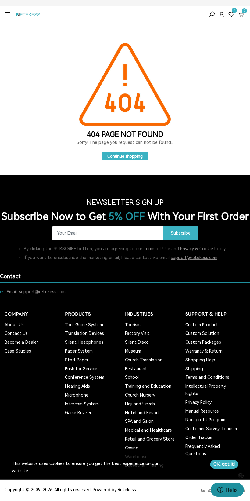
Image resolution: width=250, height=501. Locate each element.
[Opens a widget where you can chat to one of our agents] (227, 490)
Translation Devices (84, 333)
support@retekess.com (194, 257)
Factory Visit (137, 333)
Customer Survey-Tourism (211, 428)
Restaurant (136, 368)
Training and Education (148, 386)
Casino (131, 447)
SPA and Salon (139, 421)
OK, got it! (224, 464)
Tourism (133, 324)
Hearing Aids (77, 386)
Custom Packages (203, 342)
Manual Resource (202, 411)
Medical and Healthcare (148, 430)
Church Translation (143, 359)
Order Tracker (199, 437)
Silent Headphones (84, 342)
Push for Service (81, 368)
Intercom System (82, 403)
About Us (14, 324)
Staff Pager (76, 359)
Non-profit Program (205, 419)
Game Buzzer (78, 412)
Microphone (76, 395)
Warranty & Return (204, 351)
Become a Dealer (21, 342)
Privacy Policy (198, 402)
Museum (133, 351)
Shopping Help (200, 359)
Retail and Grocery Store (150, 439)
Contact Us (16, 333)
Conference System (84, 377)
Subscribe (181, 233)
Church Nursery (140, 395)
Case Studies (18, 351)
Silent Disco (137, 342)
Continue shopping (125, 156)
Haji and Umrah (140, 403)
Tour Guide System (84, 324)
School (132, 377)
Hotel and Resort (142, 412)
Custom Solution (202, 333)
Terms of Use (157, 248)
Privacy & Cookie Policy (203, 248)
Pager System (79, 351)
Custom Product (201, 324)
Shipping (194, 368)
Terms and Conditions (207, 377)
